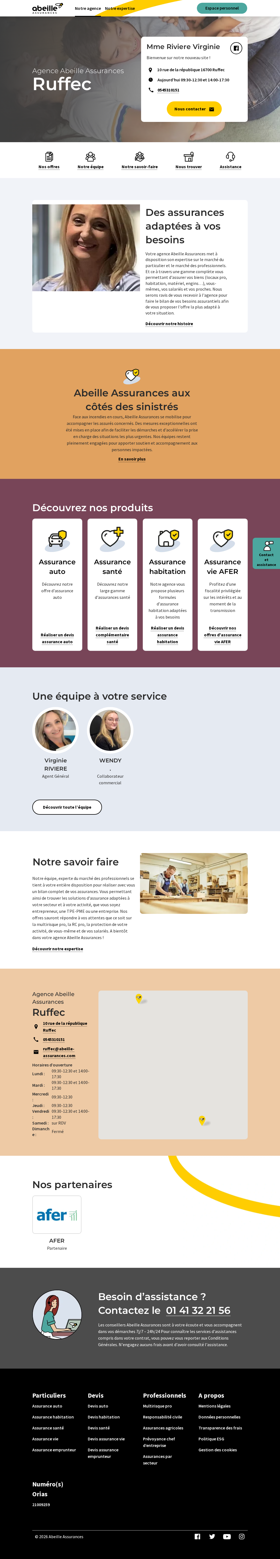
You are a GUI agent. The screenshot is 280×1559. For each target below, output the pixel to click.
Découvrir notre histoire (169, 323)
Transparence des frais (220, 1428)
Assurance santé (48, 1428)
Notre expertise (120, 8)
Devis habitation (104, 1417)
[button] (204, 1120)
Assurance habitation (53, 1417)
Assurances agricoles (163, 1428)
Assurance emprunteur (54, 1449)
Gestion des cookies (218, 1449)
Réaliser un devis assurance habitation (167, 634)
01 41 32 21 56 (198, 1310)
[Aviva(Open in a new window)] (47, 8)
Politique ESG (211, 1438)
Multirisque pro (157, 1406)
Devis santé (99, 1428)
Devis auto (98, 1406)
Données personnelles (219, 1417)
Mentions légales (215, 1406)
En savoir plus (132, 459)
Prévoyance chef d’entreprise (159, 1442)
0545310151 (168, 90)
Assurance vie (45, 1438)
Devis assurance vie (106, 1438)
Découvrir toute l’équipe (67, 807)
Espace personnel (222, 8)
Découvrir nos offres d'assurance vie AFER (222, 634)
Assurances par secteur (157, 1460)
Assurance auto (47, 1406)
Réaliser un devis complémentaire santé (112, 634)
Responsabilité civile (162, 1417)
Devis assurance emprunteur (103, 1453)
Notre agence (88, 8)
